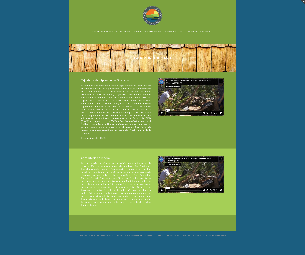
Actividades (154, 31)
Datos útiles (175, 31)
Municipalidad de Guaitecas (206, 236)
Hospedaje (124, 31)
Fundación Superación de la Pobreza (135, 236)
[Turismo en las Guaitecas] (152, 15)
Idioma (206, 31)
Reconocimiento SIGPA (93, 138)
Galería (192, 31)
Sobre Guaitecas (102, 31)
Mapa (139, 31)
